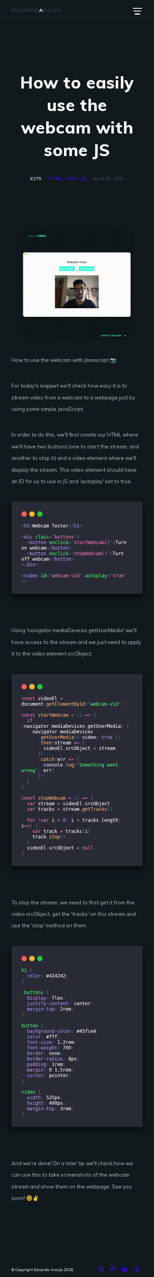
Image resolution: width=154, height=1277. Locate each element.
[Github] (112, 1271)
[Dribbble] (136, 1271)
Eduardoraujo (36, 10)
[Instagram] (101, 1271)
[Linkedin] (124, 1271)
